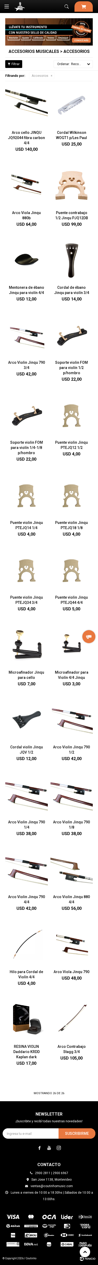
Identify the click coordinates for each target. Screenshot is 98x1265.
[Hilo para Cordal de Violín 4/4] (26, 944)
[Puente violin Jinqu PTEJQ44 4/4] (71, 570)
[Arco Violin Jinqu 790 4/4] (26, 869)
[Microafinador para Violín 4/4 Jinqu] (71, 644)
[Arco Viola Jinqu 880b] (26, 185)
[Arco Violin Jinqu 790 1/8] (71, 794)
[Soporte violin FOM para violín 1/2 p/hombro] (71, 335)
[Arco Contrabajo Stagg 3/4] (71, 1019)
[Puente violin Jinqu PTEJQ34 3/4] (26, 570)
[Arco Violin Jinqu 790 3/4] (26, 335)
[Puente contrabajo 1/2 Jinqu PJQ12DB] (71, 185)
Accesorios (40, 76)
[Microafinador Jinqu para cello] (26, 644)
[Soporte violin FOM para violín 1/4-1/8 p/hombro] (26, 415)
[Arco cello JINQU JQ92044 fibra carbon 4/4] (26, 105)
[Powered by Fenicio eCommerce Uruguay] (87, 1258)
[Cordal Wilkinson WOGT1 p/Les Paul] (71, 105)
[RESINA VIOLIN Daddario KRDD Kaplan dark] (26, 1019)
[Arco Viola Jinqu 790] (71, 944)
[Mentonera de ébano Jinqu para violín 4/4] (26, 260)
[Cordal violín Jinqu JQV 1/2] (26, 719)
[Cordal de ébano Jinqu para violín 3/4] (71, 260)
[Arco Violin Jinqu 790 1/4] (26, 794)
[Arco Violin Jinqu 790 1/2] (71, 719)
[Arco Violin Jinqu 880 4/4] (71, 869)
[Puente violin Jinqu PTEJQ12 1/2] (71, 415)
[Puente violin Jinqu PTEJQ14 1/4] (26, 495)
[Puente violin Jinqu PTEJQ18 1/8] (71, 495)
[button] (66, 6)
